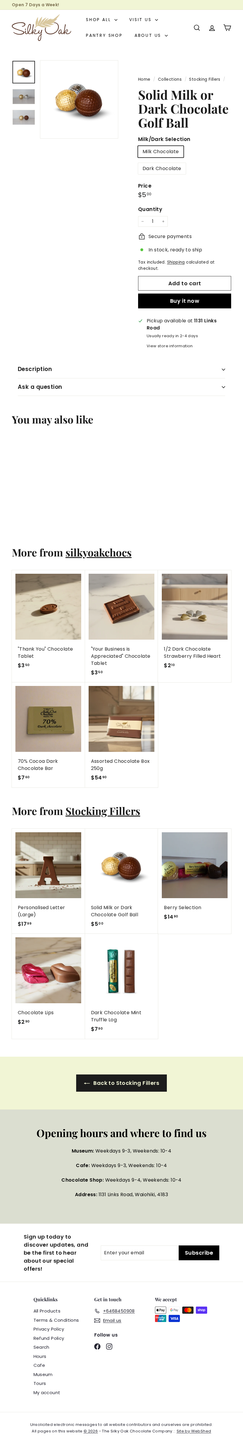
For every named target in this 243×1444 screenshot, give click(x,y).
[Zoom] (79, 99)
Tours (39, 1383)
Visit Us (141, 20)
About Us (149, 35)
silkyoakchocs (98, 552)
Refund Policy (48, 1338)
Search (41, 1347)
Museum (43, 1374)
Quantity (150, 209)
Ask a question (40, 387)
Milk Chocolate (161, 151)
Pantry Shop (104, 35)
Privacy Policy (48, 1329)
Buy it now (184, 301)
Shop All (99, 20)
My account (46, 1392)
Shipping (176, 262)
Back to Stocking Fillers (125, 1083)
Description (35, 369)
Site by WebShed (194, 1431)
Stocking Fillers (204, 79)
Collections (170, 79)
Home (145, 79)
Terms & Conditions (56, 1320)
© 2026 (91, 1431)
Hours (40, 1356)
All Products (47, 1311)
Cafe (39, 1365)
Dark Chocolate (162, 168)
